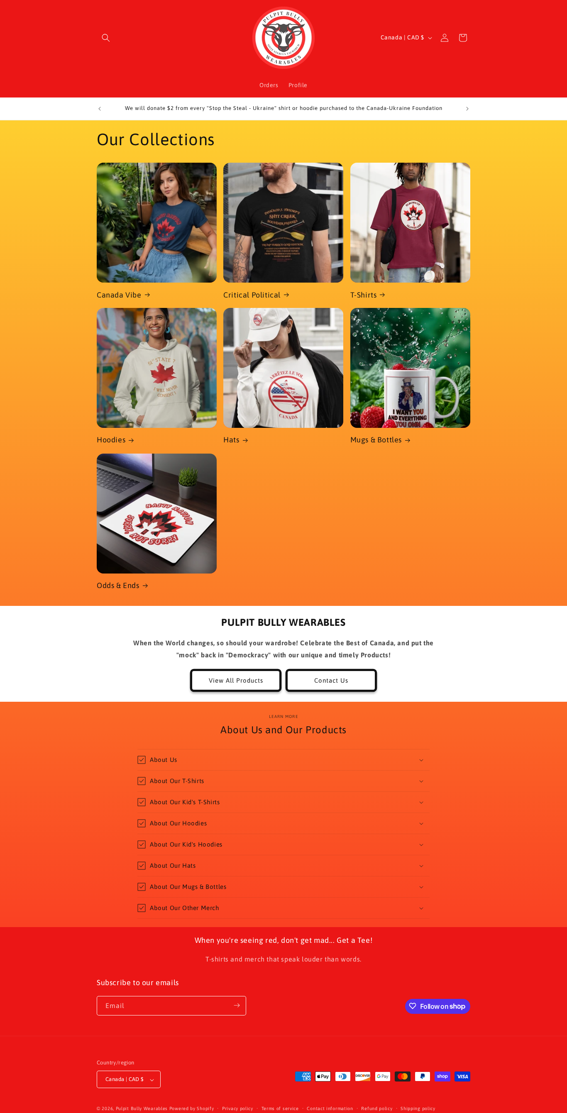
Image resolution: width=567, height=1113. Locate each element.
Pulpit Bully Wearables (142, 1108)
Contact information (330, 1108)
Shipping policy (418, 1108)
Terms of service (280, 1108)
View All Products (236, 680)
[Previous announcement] (99, 109)
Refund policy (376, 1108)
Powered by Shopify (191, 1108)
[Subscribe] (236, 1005)
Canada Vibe (119, 294)
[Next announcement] (467, 109)
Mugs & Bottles (376, 439)
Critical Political (252, 294)
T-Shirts (363, 294)
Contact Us (331, 680)
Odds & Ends (118, 585)
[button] (106, 38)
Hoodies (111, 439)
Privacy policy (237, 1108)
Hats (231, 439)
